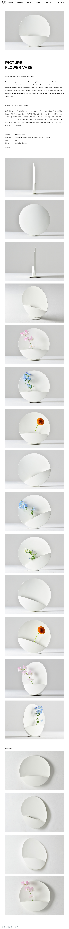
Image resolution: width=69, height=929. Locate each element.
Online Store (62, 3)
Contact (47, 3)
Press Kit (8, 147)
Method (20, 3)
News (29, 3)
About (37, 3)
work (10, 3)
